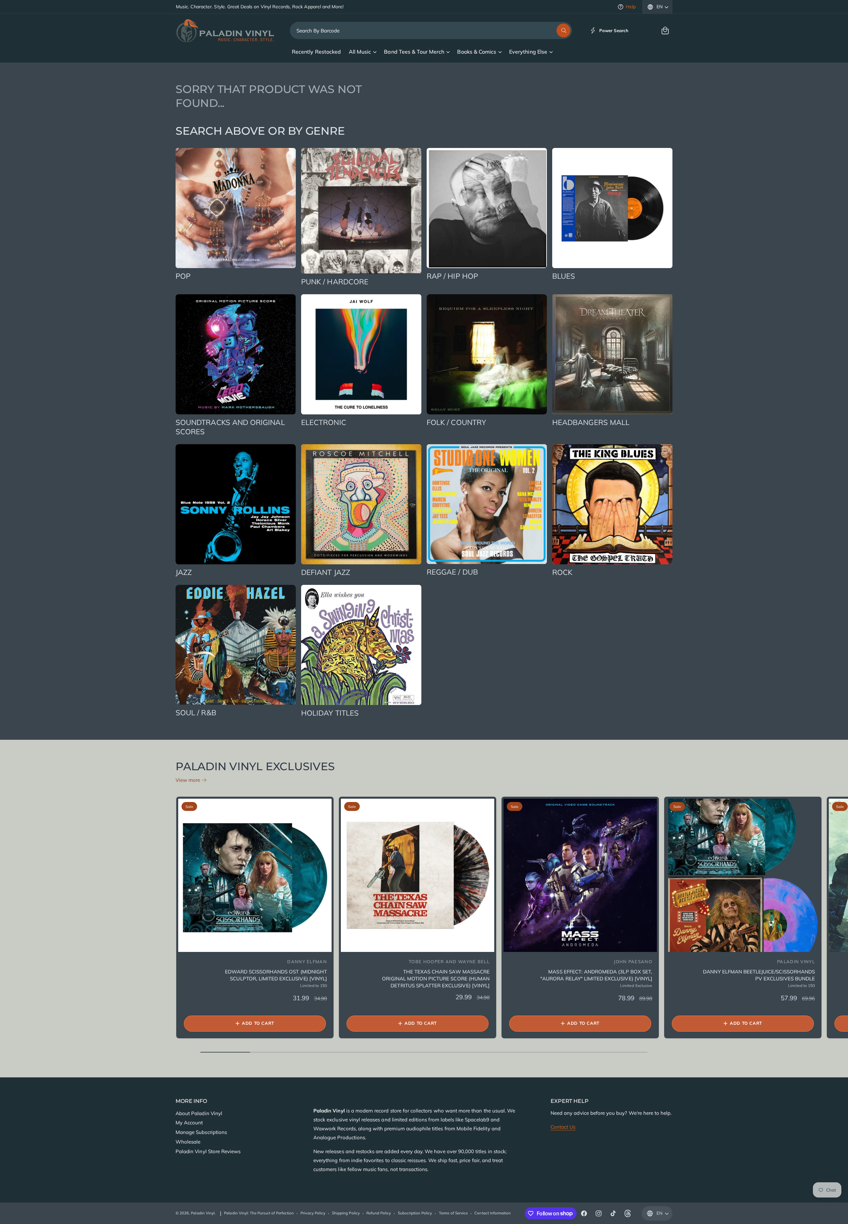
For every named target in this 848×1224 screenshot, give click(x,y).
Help (631, 7)
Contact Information (492, 1212)
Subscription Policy (415, 1212)
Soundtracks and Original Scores (230, 427)
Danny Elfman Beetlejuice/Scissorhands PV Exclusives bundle (759, 975)
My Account (189, 1122)
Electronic (323, 422)
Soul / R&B (196, 712)
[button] (665, 30)
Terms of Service (453, 1212)
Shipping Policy (346, 1212)
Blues (563, 276)
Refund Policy (378, 1212)
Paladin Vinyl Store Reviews (208, 1151)
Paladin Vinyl (203, 1212)
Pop (183, 276)
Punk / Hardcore (334, 281)
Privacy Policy (312, 1212)
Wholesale (188, 1142)
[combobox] (431, 30)
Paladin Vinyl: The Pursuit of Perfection (259, 1212)
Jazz (184, 572)
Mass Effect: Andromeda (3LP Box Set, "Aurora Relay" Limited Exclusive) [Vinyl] (596, 975)
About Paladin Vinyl (199, 1113)
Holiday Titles (330, 713)
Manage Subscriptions (201, 1132)
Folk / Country (456, 422)
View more (188, 780)
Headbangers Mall (590, 422)
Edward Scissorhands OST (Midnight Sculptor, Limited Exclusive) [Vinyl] (276, 975)
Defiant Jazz (325, 572)
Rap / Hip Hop (452, 276)
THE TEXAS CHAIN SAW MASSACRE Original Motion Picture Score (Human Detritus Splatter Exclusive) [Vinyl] (436, 978)
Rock (562, 572)
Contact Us (563, 1127)
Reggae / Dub (452, 572)
